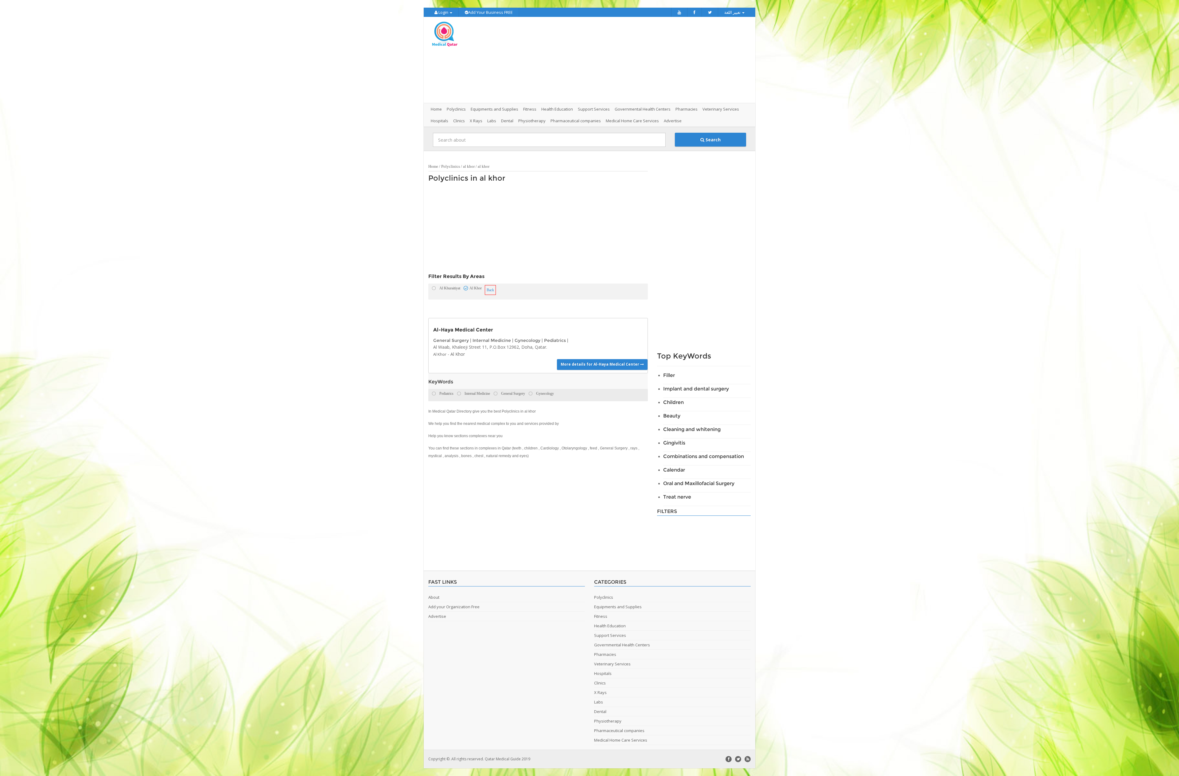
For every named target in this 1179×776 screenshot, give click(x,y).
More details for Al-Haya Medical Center (600, 364)
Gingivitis (674, 443)
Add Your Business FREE (490, 12)
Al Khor (439, 354)
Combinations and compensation (703, 456)
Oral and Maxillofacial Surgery (698, 483)
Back (490, 290)
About (433, 597)
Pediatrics (555, 340)
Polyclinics (450, 166)
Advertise (673, 120)
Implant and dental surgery (696, 389)
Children (673, 402)
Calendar (674, 470)
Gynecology (527, 340)
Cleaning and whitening (692, 429)
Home (436, 109)
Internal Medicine (492, 340)
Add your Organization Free (454, 606)
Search (712, 140)
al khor (469, 166)
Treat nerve (677, 497)
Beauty (671, 416)
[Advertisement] (623, 60)
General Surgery (451, 340)
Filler (669, 375)
